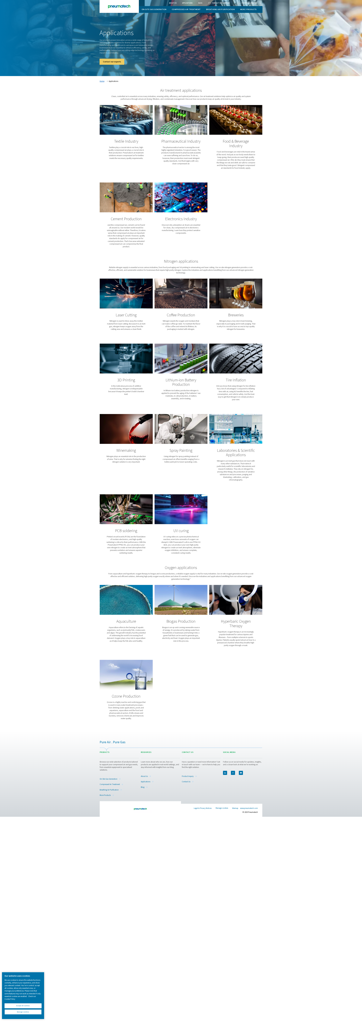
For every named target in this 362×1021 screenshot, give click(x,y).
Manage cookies (222, 808)
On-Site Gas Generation (154, 9)
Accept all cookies (23, 1006)
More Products (248, 9)
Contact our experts (112, 61)
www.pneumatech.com (249, 808)
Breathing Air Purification (220, 9)
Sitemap (235, 808)
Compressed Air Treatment (186, 9)
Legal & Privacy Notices (203, 808)
